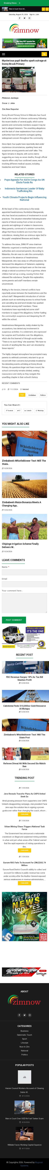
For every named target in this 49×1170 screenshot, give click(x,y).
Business (24, 1031)
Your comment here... (12, 591)
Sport (24, 1039)
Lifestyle (24, 1043)
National (25, 389)
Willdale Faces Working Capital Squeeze (25, 1145)
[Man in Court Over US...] (5, 9)
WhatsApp (41, 410)
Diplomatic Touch (24, 1035)
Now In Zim (25, 1047)
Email (4, 579)
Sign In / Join (34, 14)
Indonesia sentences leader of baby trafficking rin (24, 190)
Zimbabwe (32, 395)
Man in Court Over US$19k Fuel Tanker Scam (24, 1118)
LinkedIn (28, 410)
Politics (43, 395)
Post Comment (14, 620)
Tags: (22, 395)
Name (5, 567)
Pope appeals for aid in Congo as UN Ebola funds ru (24, 181)
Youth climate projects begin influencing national (24, 198)
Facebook (10, 410)
